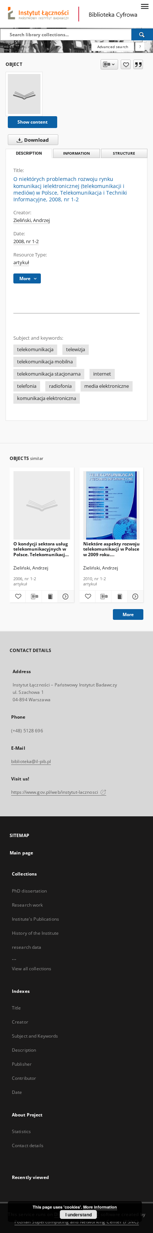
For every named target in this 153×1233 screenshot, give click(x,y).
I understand (78, 1214)
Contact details (27, 1145)
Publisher (22, 1064)
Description (24, 1050)
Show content (32, 122)
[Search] (142, 34)
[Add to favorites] (126, 64)
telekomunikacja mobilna (45, 362)
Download (36, 140)
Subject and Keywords (35, 1036)
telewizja (75, 349)
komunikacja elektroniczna (46, 398)
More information (100, 1207)
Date (17, 1092)
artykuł (21, 262)
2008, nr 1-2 (26, 241)
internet (102, 374)
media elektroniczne (106, 386)
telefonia (26, 386)
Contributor (24, 1078)
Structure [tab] (124, 153)
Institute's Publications (35, 919)
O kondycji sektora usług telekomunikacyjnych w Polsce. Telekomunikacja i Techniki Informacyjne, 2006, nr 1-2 (40, 549)
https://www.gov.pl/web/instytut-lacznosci (55, 792)
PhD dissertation (29, 891)
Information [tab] (76, 153)
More (128, 614)
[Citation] (138, 64)
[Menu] (144, 6)
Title (16, 1008)
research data (27, 947)
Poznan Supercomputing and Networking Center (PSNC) (76, 1222)
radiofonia (60, 386)
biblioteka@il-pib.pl (31, 761)
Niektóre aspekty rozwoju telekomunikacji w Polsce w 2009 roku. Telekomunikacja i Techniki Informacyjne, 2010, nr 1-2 (111, 549)
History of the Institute (35, 933)
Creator (20, 1022)
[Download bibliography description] (33, 596)
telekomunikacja (35, 349)
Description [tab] (29, 153)
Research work (27, 905)
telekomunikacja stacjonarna (49, 374)
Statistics (21, 1131)
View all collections (31, 968)
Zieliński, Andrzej (31, 220)
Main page (21, 853)
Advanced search (112, 46)
